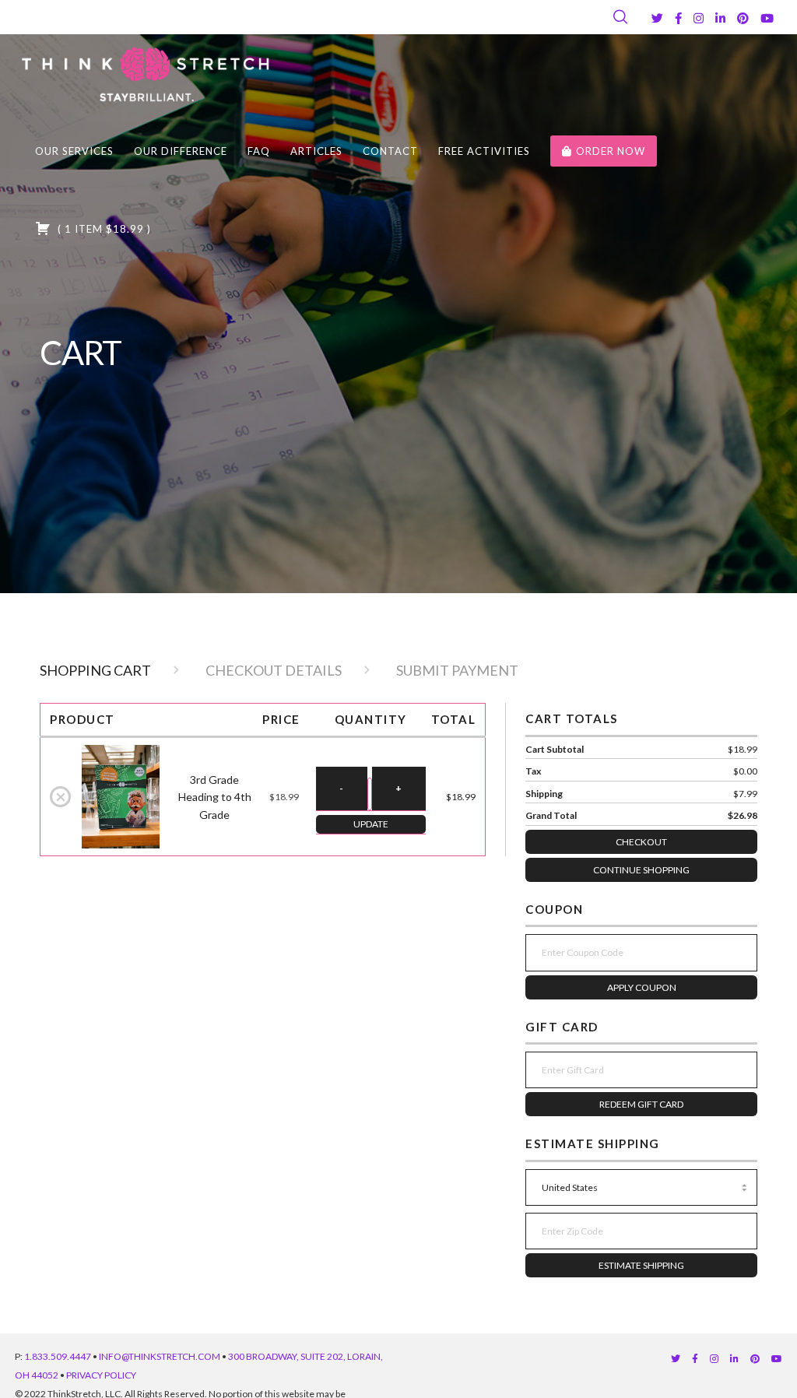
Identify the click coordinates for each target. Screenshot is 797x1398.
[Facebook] (678, 18)
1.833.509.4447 (57, 1356)
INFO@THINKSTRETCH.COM (159, 1356)
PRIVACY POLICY (101, 1375)
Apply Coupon (641, 987)
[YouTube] (767, 18)
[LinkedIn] (720, 18)
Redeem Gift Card (641, 1104)
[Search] (620, 17)
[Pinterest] (743, 18)
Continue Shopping (641, 870)
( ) (102, 229)
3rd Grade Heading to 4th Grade (214, 797)
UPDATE (370, 824)
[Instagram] (698, 18)
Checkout (641, 842)
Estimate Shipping (641, 1265)
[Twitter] (657, 18)
